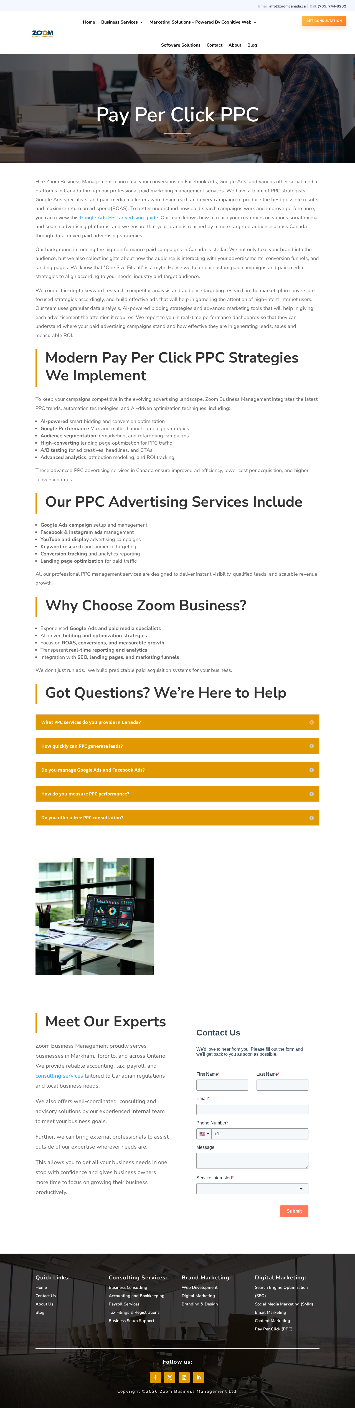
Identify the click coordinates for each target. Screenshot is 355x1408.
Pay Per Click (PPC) (274, 1329)
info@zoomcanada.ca (287, 6)
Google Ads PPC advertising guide (119, 217)
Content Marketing (272, 1320)
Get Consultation (324, 21)
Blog (252, 45)
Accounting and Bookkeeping (136, 1296)
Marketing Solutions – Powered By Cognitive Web (200, 22)
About (235, 45)
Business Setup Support (131, 1320)
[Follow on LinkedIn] (198, 1377)
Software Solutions (181, 45)
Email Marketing (270, 1312)
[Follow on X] (169, 1377)
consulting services (59, 1076)
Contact (214, 45)
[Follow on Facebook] (155, 1377)
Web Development (199, 1287)
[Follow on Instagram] (184, 1377)
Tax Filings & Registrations (134, 1312)
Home (89, 22)
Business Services (119, 22)
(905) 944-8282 (332, 6)
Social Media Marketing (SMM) (284, 1304)
